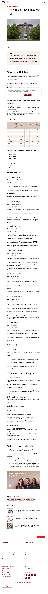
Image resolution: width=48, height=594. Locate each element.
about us (21, 466)
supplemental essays (27, 439)
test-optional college (17, 235)
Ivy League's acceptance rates (19, 428)
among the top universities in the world (28, 399)
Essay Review (4, 560)
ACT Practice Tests (6, 574)
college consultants (18, 463)
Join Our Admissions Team (29, 552)
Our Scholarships (27, 556)
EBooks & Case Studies (6, 576)
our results (30, 466)
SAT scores (20, 439)
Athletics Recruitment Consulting (8, 556)
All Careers (26, 554)
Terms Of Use (16, 582)
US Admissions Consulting (7, 544)
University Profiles (5, 568)
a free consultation (32, 464)
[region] (23, 93)
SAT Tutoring (4, 558)
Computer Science (12, 246)
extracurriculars (14, 439)
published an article (16, 106)
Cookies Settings (19, 94)
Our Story (26, 548)
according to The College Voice (21, 107)
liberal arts (19, 259)
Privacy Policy (28, 582)
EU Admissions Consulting (7, 548)
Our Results (26, 546)
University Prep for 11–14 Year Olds (9, 550)
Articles (3, 570)
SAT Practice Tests (5, 572)
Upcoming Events (28, 568)
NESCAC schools (11, 109)
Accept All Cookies (27, 94)
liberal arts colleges (22, 187)
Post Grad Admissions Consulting (8, 554)
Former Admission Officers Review (9, 552)
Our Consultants (27, 544)
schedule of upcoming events (16, 458)
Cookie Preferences (22, 582)
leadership (35, 241)
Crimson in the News (28, 550)
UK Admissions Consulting (7, 546)
